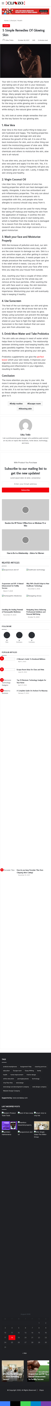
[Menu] (3, 4)
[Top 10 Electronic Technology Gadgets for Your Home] (8, 683)
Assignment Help (25, 1066)
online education (8, 1079)
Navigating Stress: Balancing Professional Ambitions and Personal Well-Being (36, 612)
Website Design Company (11, 1091)
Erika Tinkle (9, 40)
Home (6, 20)
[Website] (25, 447)
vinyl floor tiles (8, 1083)
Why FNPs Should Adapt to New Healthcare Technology (37, 584)
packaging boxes (23, 1079)
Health (19, 20)
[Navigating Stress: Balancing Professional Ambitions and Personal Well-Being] (37, 601)
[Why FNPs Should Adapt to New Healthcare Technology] (37, 575)
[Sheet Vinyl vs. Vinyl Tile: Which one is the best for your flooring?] (41, 1116)
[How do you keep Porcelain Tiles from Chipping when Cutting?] (8, 958)
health (5, 1075)
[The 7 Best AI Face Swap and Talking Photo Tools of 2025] (25, 1116)
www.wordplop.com (20, 1098)
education (6, 1071)
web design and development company (16, 1087)
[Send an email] (14, 40)
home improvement (17, 1075)
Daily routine (17, 403)
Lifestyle (13, 20)
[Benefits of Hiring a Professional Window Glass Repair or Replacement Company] (9, 1125)
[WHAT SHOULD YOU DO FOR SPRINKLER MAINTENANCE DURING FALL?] (9, 1219)
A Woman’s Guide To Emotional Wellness (31, 659)
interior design (31, 1075)
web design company (39, 1087)
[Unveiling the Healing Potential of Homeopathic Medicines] (13, 601)
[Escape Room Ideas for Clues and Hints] (8, 672)
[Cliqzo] (15, 3)
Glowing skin (26, 408)
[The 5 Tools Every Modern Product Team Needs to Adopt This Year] (9, 1116)
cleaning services (40, 1066)
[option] (13, 1371)
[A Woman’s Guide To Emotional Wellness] (8, 662)
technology (35, 1079)
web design (20, 1083)
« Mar (25, 1353)
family (39, 1071)
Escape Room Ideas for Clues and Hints (30, 670)
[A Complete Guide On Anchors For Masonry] (8, 778)
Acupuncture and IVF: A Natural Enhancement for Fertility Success (12, 585)
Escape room (35, 403)
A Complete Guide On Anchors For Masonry (32, 691)
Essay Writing (29, 1071)
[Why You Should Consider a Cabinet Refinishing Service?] (41, 1125)
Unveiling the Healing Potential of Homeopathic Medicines (12, 611)
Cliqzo (41, 1390)
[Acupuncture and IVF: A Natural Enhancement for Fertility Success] (13, 575)
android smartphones (10, 1066)
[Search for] (48, 4)
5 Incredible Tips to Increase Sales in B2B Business (36, 1376)
